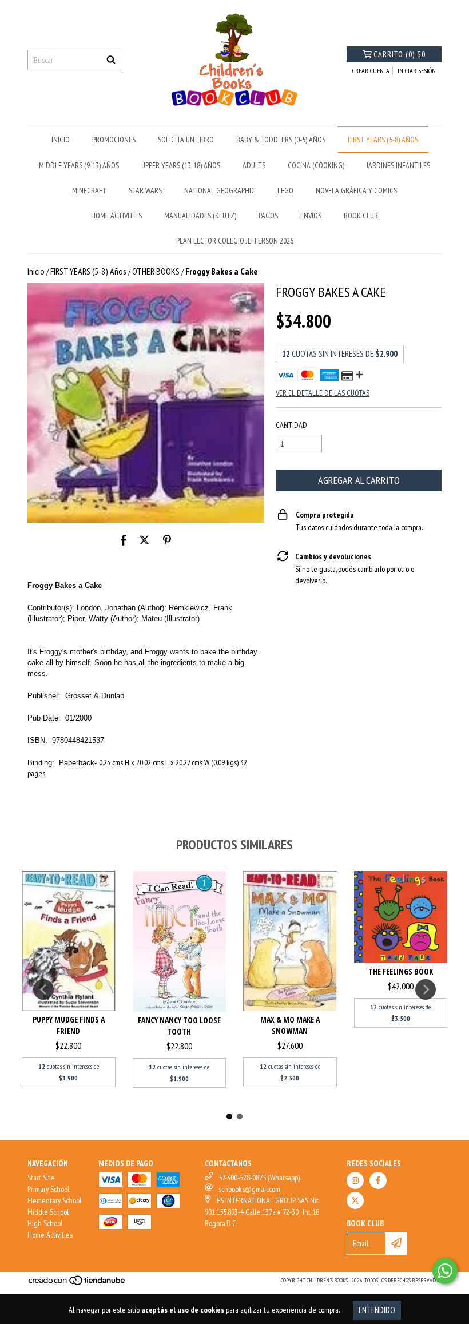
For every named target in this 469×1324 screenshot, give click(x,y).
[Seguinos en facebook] (378, 1180)
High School (44, 1223)
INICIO (60, 139)
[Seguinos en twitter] (355, 1200)
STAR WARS (145, 190)
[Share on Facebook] (123, 540)
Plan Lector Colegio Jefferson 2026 (234, 241)
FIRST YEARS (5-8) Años (383, 139)
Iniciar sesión (417, 70)
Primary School (48, 1189)
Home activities (116, 215)
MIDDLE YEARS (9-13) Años (79, 165)
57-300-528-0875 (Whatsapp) (259, 1177)
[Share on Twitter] (144, 540)
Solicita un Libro (186, 139)
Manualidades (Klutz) (200, 215)
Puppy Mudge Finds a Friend (69, 1025)
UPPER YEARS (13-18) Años (180, 165)
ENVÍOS (310, 215)
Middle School (48, 1212)
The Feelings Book (400, 971)
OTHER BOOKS (156, 271)
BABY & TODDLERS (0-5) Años (280, 139)
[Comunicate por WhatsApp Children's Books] (445, 1271)
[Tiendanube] (77, 1283)
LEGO (285, 190)
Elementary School (54, 1200)
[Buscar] (111, 60)
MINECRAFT (89, 190)
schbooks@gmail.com (249, 1189)
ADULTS (254, 165)
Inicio (36, 271)
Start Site (40, 1177)
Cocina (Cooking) (316, 165)
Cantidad (291, 425)
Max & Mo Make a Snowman (290, 1025)
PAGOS (268, 215)
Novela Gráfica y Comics (356, 190)
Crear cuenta (370, 70)
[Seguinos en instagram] (355, 1180)
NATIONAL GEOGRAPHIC (219, 190)
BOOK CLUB (361, 215)
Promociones (114, 139)
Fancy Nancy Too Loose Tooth (179, 1026)
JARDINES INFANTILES (398, 165)
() (399, 54)
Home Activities (50, 1235)
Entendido (377, 1310)
